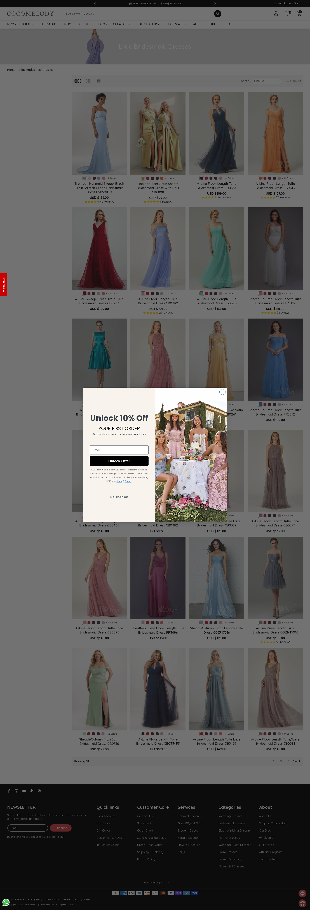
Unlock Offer (119, 461)
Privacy (128, 481)
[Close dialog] (222, 392)
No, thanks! (119, 497)
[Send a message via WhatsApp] (6, 902)
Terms (119, 481)
